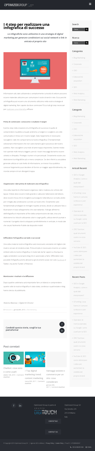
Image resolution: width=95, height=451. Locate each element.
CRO (75, 70)
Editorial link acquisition (78, 79)
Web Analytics (79, 93)
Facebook (61, 260)
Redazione (8, 310)
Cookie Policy (59, 443)
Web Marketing (31, 310)
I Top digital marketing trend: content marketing (34, 374)
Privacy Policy (50, 443)
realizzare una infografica (16, 109)
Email (89, 447)
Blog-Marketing (79, 58)
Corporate (78, 64)
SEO (75, 87)
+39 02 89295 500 (78, 447)
